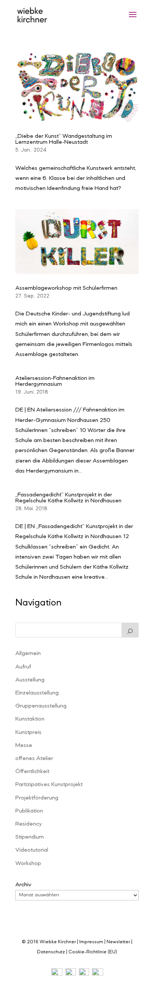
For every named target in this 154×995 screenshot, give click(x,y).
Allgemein (28, 654)
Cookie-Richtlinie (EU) (92, 952)
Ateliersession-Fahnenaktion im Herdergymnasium (55, 381)
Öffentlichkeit (32, 772)
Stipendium (29, 837)
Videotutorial (31, 850)
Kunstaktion (29, 719)
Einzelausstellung (37, 693)
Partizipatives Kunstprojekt (49, 785)
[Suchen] (130, 630)
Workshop (28, 864)
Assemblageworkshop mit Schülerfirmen (66, 288)
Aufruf (23, 667)
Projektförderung (36, 798)
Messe (23, 745)
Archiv (23, 885)
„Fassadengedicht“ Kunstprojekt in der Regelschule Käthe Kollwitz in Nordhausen (68, 498)
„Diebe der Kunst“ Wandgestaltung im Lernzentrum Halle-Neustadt (63, 139)
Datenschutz (51, 952)
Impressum (91, 942)
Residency (28, 824)
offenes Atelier (34, 759)
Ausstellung (29, 680)
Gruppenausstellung (41, 706)
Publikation (29, 811)
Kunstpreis (28, 732)
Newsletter (118, 942)
